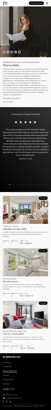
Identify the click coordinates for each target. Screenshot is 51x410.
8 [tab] (31, 184)
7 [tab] (27, 184)
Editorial (6, 384)
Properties (7, 366)
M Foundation (8, 379)
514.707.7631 (8, 102)
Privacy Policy (7, 406)
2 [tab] (9, 184)
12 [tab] (45, 184)
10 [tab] (38, 184)
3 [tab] (13, 184)
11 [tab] (41, 184)
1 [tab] (6, 184)
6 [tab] (24, 184)
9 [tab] (34, 184)
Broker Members (10, 371)
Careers (6, 375)
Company (7, 362)
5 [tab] (20, 184)
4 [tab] (16, 184)
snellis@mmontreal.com (11, 98)
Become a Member (36, 3)
